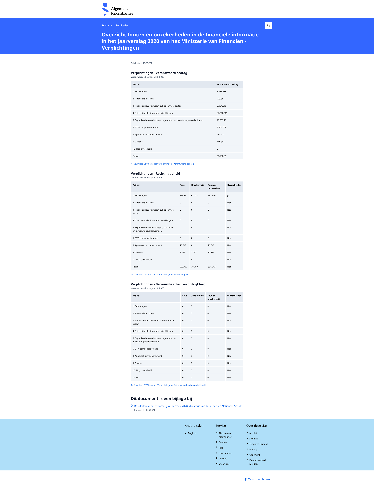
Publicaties (122, 25)
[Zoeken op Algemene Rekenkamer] (268, 25)
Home (108, 25)
